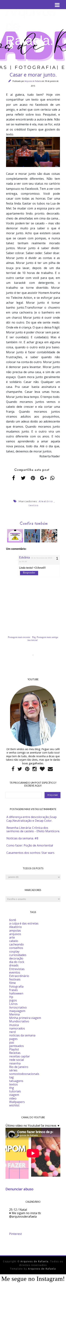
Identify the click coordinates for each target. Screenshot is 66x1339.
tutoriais (15, 1091)
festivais (15, 979)
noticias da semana (22, 1035)
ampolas (15, 931)
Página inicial (32, 638)
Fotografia (16, 986)
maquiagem (17, 1011)
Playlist (14, 1049)
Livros (13, 1004)
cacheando (16, 944)
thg (11, 1088)
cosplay (14, 951)
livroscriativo (18, 1007)
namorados (17, 1028)
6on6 (12, 920)
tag (11, 1077)
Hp (11, 997)
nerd (12, 1032)
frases (13, 990)
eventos (14, 972)
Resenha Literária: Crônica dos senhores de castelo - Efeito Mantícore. (33, 829)
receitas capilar (19, 1056)
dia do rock (16, 962)
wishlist (14, 1105)
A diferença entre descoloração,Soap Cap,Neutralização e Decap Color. (31, 818)
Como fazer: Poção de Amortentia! (29, 845)
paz (11, 1042)
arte (12, 937)
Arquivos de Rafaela (33, 81)
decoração (16, 958)
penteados (16, 1046)
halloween (16, 993)
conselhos (16, 948)
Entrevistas (17, 969)
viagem (14, 1095)
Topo (57, 1333)
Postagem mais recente (19, 637)
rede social (16, 1060)
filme (12, 983)
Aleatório (46, 501)
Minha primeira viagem (25, 1018)
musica (14, 1025)
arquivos (15, 934)
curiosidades (17, 955)
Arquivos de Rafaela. (35, 1261)
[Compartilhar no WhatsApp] (52, 478)
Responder (29, 572)
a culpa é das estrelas (23, 923)
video (12, 1098)
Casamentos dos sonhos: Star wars (30, 853)
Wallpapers (17, 1102)
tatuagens (16, 1081)
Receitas (15, 1053)
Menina (14, 1014)
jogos (13, 1000)
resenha (15, 1063)
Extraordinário (19, 976)
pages (13, 1039)
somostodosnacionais (24, 1074)
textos (33, 505)
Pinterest (15, 1234)
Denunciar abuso (19, 1189)
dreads (14, 965)
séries (13, 1070)
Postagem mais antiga (47, 637)
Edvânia (24, 557)
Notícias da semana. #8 (22, 838)
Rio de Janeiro (18, 1067)
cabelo (13, 941)
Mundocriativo (19, 1021)
